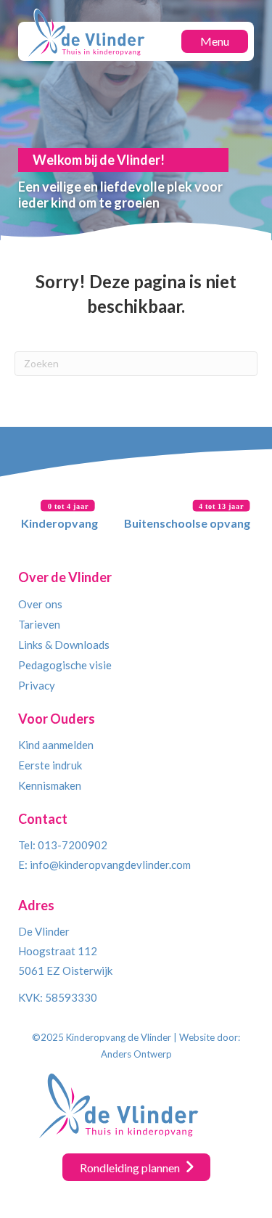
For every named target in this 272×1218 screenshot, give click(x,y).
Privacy (36, 685)
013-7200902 (72, 844)
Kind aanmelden (56, 744)
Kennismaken (49, 785)
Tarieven (39, 624)
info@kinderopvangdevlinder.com (110, 864)
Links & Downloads (64, 644)
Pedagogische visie (65, 664)
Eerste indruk (50, 765)
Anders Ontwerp (136, 1054)
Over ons (40, 603)
